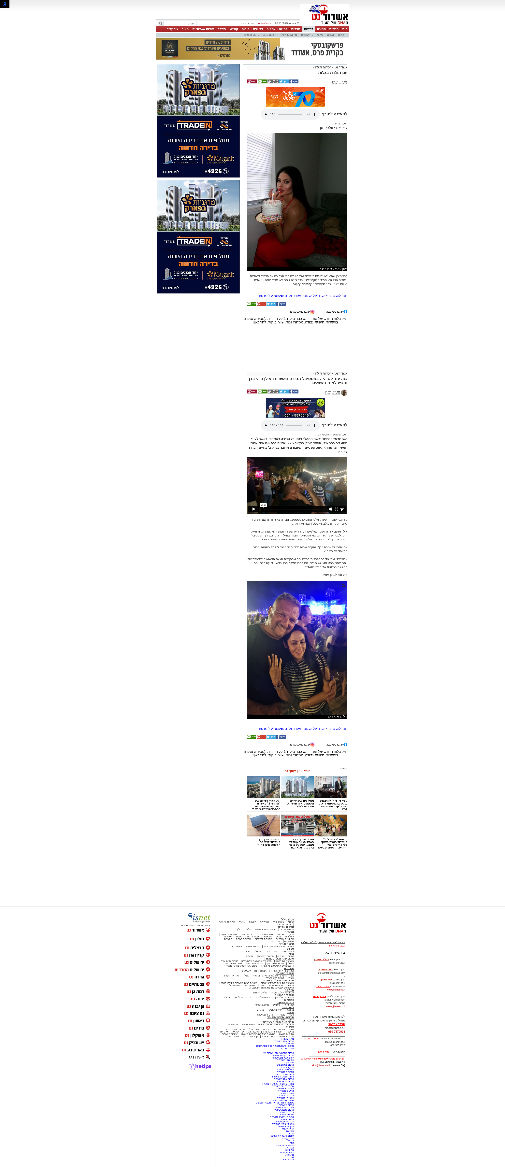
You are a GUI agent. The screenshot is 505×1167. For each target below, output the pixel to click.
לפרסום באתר (247, 23)
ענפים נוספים (287, 913)
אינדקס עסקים (238, 991)
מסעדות (289, 894)
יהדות (266, 991)
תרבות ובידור (286, 906)
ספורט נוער (271, 913)
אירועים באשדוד (286, 1051)
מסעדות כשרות (243, 901)
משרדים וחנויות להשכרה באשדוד (277, 1046)
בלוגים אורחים (260, 955)
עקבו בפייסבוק (334, 274)
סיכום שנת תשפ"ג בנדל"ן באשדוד (240, 928)
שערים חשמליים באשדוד (281, 1062)
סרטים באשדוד (286, 999)
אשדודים (305, 34)
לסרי (291, 1105)
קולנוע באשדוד (234, 908)
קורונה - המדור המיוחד (280, 979)
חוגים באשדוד (253, 908)
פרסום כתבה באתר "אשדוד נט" (278, 1015)
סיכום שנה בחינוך (275, 926)
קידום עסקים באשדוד (283, 1020)
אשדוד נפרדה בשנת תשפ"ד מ (240, 947)
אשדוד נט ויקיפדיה (284, 1070)
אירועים (290, 933)
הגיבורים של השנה (284, 923)
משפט (221, 29)
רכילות (308, 29)
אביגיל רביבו (288, 1122)
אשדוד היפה (287, 938)
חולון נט (290, 1093)
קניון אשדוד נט (250, 999)
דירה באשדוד (287, 1081)
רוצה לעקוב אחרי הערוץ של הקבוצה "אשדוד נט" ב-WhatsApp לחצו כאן (303, 258)
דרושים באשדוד (286, 1053)
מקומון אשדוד (287, 1029)
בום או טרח (250, 34)
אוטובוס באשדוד (230, 996)
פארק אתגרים (287, 1115)
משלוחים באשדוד (285, 1032)
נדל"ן (239, 891)
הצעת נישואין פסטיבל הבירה (328, 397)
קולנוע (233, 29)
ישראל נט (289, 1006)
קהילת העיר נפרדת (275, 940)
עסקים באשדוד (231, 999)
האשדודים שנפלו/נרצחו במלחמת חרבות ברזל (271, 950)
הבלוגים (289, 952)
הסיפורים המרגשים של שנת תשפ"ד (276, 947)
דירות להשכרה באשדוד (282, 1039)
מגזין (291, 916)
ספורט (321, 29)
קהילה (283, 29)
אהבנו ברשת (279, 991)
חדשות (334, 29)
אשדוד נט (340, 47)
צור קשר (172, 29)
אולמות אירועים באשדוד (282, 1079)
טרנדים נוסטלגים (243, 960)
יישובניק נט (288, 1025)
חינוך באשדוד (268, 999)
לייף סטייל (288, 969)
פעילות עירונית (271, 938)
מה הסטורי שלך (288, 34)
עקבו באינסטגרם (300, 274)
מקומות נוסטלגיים (285, 960)
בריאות (256, 938)
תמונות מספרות (266, 918)
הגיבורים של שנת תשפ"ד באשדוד (277, 945)
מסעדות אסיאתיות (272, 899)
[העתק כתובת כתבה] (273, 63)
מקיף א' (290, 1110)
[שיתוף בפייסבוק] (293, 63)
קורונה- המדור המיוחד (283, 982)
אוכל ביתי (289, 899)
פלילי (248, 891)
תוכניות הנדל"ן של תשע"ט (246, 994)
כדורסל (258, 913)
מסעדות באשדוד (285, 1034)
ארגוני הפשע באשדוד (265, 891)
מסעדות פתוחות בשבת (247, 899)
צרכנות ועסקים (285, 964)
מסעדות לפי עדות (263, 901)
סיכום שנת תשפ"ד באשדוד (278, 943)
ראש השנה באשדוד (272, 994)
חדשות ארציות (287, 891)
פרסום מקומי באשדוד (283, 1018)
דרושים (258, 29)
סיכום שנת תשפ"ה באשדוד (278, 984)
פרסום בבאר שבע (285, 1044)
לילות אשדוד (276, 933)
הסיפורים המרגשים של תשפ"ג (257, 923)
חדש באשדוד (262, 967)
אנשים (330, 34)
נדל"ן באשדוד (287, 1001)
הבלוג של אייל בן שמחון (282, 955)
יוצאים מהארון (268, 34)
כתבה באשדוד (286, 1077)
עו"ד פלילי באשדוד (284, 1084)
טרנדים (260, 972)
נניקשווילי (289, 1117)
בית (344, 29)
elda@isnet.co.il (336, 952)
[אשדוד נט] (322, 896)
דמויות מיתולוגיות (264, 960)
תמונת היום (261, 933)
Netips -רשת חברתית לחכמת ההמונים (275, 1065)
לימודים (276, 967)
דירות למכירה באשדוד (283, 1036)
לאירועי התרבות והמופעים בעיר (278, 908)
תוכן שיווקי (289, 967)
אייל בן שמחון (287, 1010)
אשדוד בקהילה (285, 935)
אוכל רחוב (276, 904)
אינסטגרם (246, 933)
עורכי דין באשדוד (265, 977)
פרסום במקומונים (285, 1027)
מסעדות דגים (248, 896)
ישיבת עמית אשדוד (284, 1107)
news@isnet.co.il (335, 969)
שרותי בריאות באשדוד (283, 1048)
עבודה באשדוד (286, 1074)
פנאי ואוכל (254, 991)
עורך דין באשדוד (286, 1089)
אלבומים (289, 930)
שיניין (291, 1119)
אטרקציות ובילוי (275, 972)
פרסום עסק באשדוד (283, 1003)
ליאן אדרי (337, 86)
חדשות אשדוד (286, 889)
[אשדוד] (324, 25)
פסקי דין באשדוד (285, 977)
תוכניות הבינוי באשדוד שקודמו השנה (238, 945)
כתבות (291, 918)
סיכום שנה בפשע (254, 926)
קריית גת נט (288, 1091)
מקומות (319, 34)
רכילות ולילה (323, 47)
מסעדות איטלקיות (229, 896)
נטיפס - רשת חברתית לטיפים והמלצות (275, 1008)
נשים (291, 991)
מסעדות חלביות (266, 896)
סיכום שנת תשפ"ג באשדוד (278, 921)
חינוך (185, 29)
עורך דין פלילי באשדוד (283, 1086)
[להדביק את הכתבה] (261, 267)
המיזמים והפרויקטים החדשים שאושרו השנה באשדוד (267, 987)
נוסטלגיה (249, 918)
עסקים (271, 29)
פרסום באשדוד (286, 1067)
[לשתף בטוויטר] (284, 63)
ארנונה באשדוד (286, 1058)
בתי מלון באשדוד (285, 1022)
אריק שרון (289, 1112)
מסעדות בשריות (286, 896)
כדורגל (248, 913)
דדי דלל (290, 1103)
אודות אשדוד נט (203, 29)
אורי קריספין (319, 959)
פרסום (290, 1096)
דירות (245, 29)
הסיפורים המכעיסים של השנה (276, 928)
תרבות (295, 29)
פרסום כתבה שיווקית (283, 1072)
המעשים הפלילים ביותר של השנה (258, 996)
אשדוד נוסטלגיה (284, 957)
